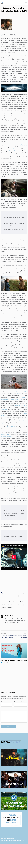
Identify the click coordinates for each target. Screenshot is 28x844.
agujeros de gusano (10, 593)
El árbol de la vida (14, 151)
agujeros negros (21, 593)
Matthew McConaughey (8, 604)
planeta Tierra (19, 604)
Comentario (4, 710)
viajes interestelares (7, 607)
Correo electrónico (19, 702)
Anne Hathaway (6, 596)
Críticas (6, 35)
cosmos (4, 601)
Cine (3, 35)
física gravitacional (13, 601)
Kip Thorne (22, 601)
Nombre (3, 702)
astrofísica (15, 596)
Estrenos (10, 35)
